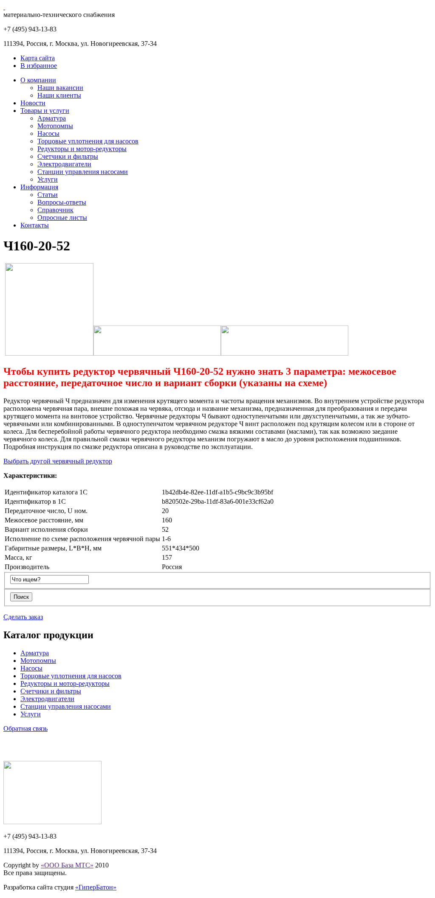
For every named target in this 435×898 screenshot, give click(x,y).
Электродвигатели (64, 164)
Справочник (55, 209)
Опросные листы (62, 217)
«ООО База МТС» (67, 865)
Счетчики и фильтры (67, 156)
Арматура (51, 118)
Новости (32, 103)
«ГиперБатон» (95, 887)
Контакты (34, 225)
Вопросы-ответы (61, 202)
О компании (38, 80)
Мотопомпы (55, 125)
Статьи (47, 194)
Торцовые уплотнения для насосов (87, 141)
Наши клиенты (59, 95)
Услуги (47, 179)
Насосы (48, 133)
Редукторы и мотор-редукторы (82, 148)
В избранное (38, 65)
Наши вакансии (60, 87)
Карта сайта (37, 58)
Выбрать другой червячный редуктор (57, 461)
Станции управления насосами (82, 171)
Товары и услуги (44, 110)
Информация (39, 187)
